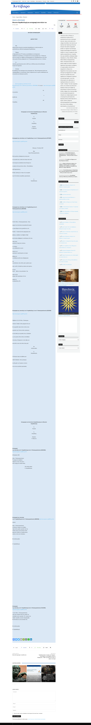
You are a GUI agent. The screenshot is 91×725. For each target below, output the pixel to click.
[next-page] (15, 684)
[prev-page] (13, 684)
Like (61, 23)
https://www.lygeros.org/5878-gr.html (19, 141)
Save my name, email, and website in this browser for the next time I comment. (28, 713)
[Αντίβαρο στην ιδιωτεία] (21, 6)
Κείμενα (25, 17)
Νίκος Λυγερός (21, 20)
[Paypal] (74, 1)
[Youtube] (78, 1)
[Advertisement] (55, 7)
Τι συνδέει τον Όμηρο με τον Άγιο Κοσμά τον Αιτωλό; (19, 680)
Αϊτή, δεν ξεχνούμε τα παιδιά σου (19, 654)
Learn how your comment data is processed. (36, 719)
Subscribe (76, 23)
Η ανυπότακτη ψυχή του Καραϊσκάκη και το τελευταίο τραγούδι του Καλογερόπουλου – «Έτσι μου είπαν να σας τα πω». (48, 678)
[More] (50, 647)
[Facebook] (72, 1)
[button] (77, 12)
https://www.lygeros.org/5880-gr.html (19, 212)
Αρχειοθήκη (19, 17)
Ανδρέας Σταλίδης (33, 674)
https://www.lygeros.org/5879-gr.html (19, 313)
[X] (76, 1)
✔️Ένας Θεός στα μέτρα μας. (66, 264)
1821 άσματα (48, 674)
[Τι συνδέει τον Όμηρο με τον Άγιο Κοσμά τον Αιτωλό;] (19, 673)
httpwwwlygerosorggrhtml (19, 451)
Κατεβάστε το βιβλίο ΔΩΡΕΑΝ (64, 315)
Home (13, 17)
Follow (68, 23)
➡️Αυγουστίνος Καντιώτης (65, 194)
